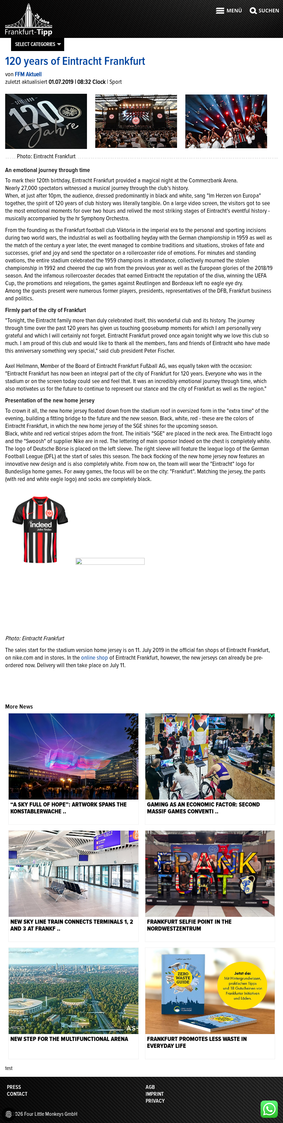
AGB (150, 1087)
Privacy (155, 1100)
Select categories (35, 44)
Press (14, 1087)
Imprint (155, 1094)
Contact (17, 1094)
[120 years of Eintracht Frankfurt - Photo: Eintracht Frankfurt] (46, 120)
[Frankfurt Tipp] (28, 35)
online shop (94, 657)
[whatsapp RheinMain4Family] (269, 1109)
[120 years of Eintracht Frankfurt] (136, 120)
